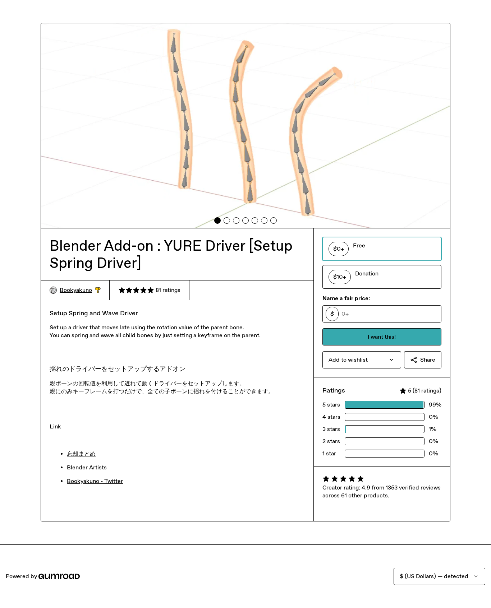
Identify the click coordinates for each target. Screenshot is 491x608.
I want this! (382, 336)
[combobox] (361, 359)
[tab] (217, 220)
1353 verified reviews (413, 487)
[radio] (381, 249)
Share (427, 359)
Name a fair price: (346, 298)
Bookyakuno (80, 290)
